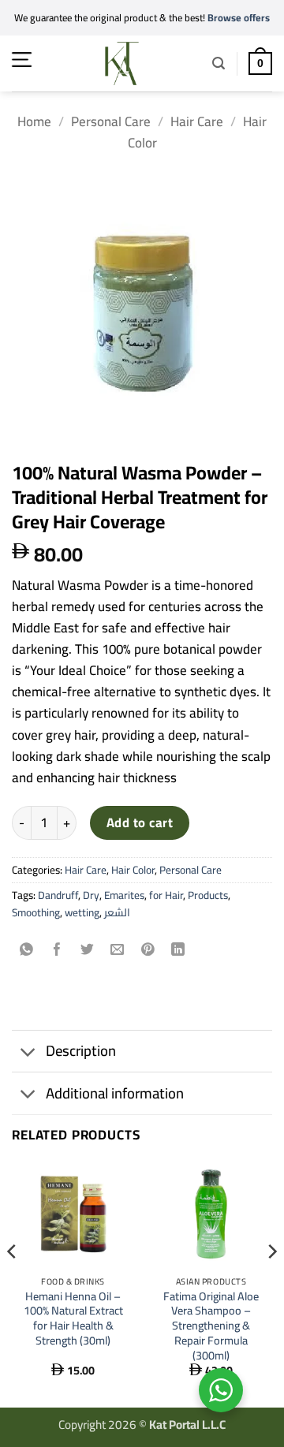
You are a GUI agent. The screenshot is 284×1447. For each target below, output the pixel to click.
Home (34, 121)
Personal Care (111, 121)
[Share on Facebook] (57, 950)
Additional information (115, 1093)
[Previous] (12, 1282)
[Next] (271, 1282)
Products (208, 895)
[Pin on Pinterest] (148, 950)
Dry (91, 895)
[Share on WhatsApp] (27, 950)
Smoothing (36, 912)
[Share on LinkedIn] (178, 950)
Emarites (124, 895)
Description (81, 1051)
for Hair (166, 895)
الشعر (117, 912)
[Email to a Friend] (118, 950)
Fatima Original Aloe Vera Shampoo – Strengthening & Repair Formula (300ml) (211, 1326)
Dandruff (58, 895)
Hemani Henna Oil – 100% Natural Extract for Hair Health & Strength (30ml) (73, 1318)
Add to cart (139, 822)
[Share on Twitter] (87, 950)
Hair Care (196, 121)
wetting (82, 912)
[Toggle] (28, 1053)
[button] (22, 59)
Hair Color (133, 870)
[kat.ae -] (121, 63)
